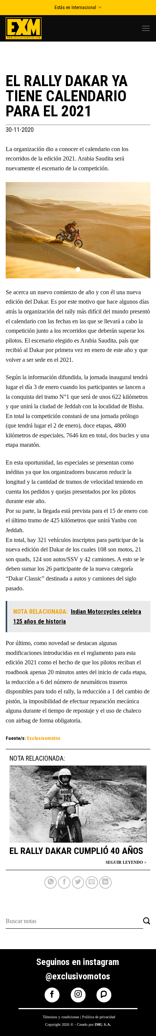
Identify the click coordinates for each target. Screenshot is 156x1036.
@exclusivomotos (77, 976)
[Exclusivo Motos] (34, 28)
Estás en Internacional (75, 7)
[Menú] (145, 28)
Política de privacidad (98, 1017)
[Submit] (146, 921)
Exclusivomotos (44, 738)
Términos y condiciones (61, 1017)
